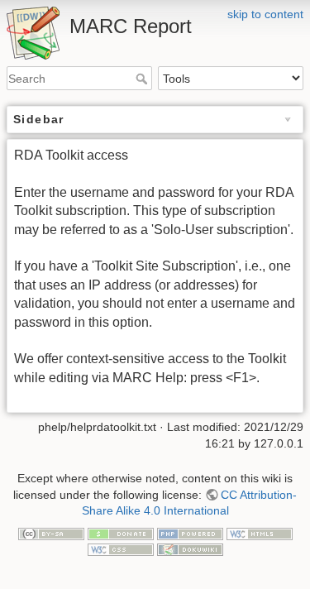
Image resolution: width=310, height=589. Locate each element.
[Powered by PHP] (190, 532)
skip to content (265, 14)
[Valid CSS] (121, 548)
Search (143, 78)
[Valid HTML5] (260, 532)
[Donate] (121, 532)
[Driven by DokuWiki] (190, 548)
